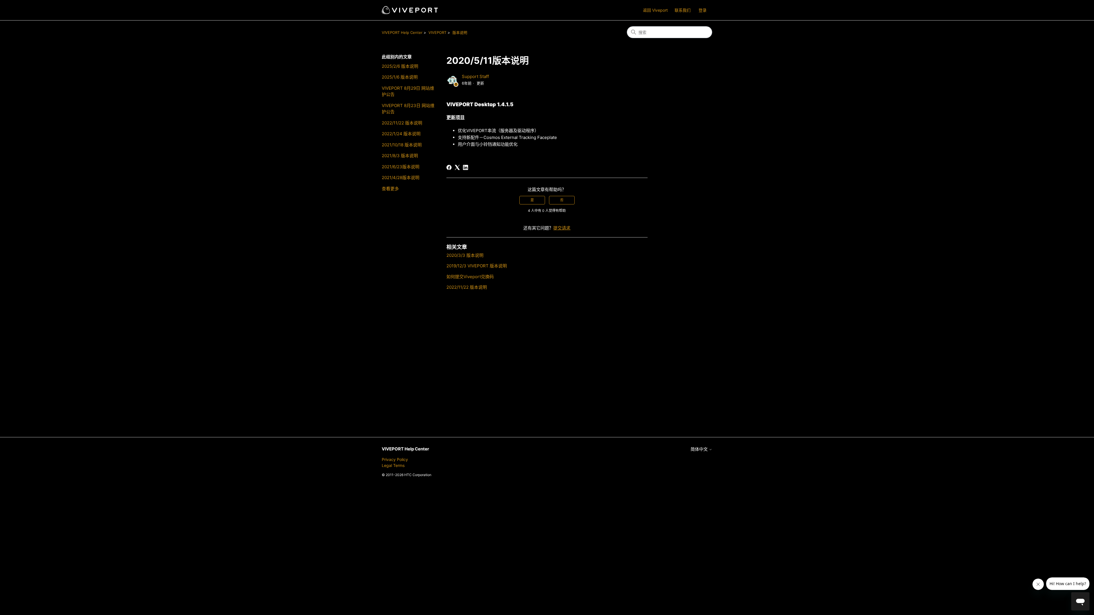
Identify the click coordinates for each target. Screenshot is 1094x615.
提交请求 (561, 228)
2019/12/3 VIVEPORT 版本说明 (476, 265)
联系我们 (683, 10)
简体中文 (700, 449)
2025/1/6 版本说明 (400, 77)
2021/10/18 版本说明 (402, 144)
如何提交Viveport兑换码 (470, 276)
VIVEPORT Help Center (402, 32)
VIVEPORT (437, 32)
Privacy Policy (395, 459)
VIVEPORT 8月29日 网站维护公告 (408, 91)
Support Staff (475, 76)
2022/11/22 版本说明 (402, 123)
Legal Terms (393, 465)
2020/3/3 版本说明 (464, 255)
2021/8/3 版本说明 (400, 155)
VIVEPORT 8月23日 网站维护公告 (408, 109)
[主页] (410, 10)
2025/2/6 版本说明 (400, 66)
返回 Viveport (655, 10)
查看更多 (390, 188)
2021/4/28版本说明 (400, 177)
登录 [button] (703, 10)
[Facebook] (449, 167)
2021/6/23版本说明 (400, 166)
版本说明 (459, 32)
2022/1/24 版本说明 (401, 133)
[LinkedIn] (465, 167)
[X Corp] (457, 167)
